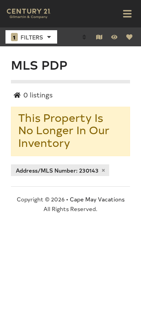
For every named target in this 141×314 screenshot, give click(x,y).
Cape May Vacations (97, 199)
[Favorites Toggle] (129, 37)
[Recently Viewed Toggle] (114, 37)
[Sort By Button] (84, 37)
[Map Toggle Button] (99, 37)
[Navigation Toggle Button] (127, 14)
